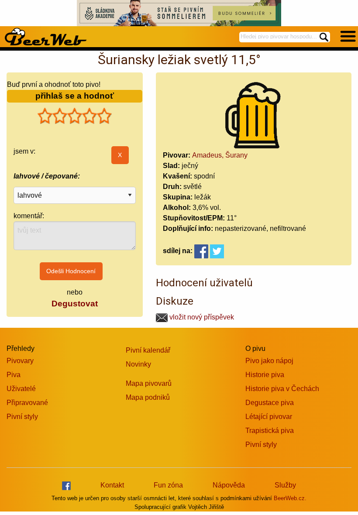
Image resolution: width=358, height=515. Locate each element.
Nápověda (229, 485)
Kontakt (112, 485)
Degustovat (75, 303)
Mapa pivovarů (149, 383)
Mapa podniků (148, 397)
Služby (285, 485)
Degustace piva (269, 402)
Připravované (27, 402)
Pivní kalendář (148, 350)
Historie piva (264, 374)
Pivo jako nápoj (269, 360)
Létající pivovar (268, 416)
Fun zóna (168, 485)
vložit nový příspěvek (201, 317)
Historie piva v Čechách (282, 388)
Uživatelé (21, 388)
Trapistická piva (269, 430)
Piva (14, 374)
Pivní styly (22, 416)
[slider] (75, 116)
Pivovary (20, 360)
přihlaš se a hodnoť (74, 95)
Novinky (138, 364)
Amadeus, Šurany (220, 155)
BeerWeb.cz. (290, 498)
